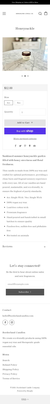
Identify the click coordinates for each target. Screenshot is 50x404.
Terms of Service (11, 378)
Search (6, 360)
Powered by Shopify (25, 391)
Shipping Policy (10, 369)
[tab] (22, 76)
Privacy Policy (9, 373)
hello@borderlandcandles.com (17, 315)
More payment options (25, 138)
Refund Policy (9, 364)
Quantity (8, 111)
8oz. (19, 102)
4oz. (8, 102)
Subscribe (24, 292)
